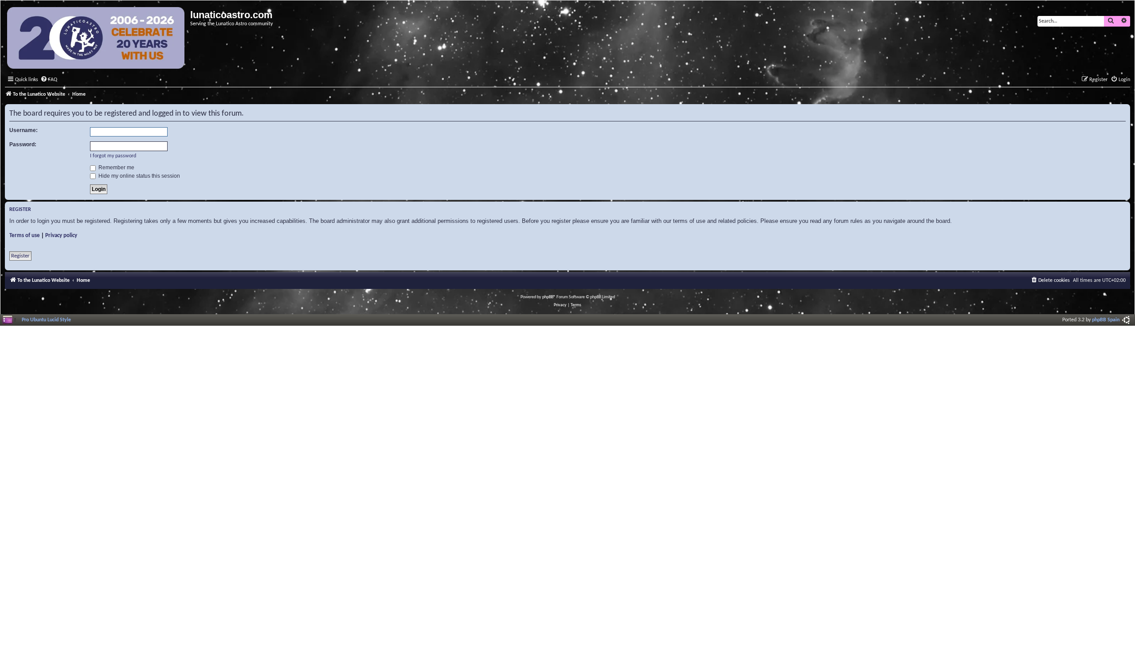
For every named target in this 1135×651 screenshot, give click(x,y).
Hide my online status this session (138, 176)
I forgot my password (113, 156)
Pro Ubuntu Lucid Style (46, 320)
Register (20, 256)
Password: (22, 144)
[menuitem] (48, 80)
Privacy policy (61, 235)
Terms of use (24, 235)
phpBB (547, 297)
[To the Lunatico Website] (96, 39)
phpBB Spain (1105, 320)
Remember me (115, 167)
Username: (23, 130)
